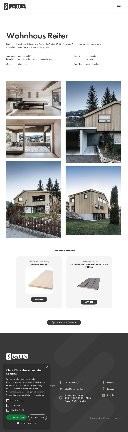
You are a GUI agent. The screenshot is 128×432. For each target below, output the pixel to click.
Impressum (117, 418)
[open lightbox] (33, 98)
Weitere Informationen (34, 395)
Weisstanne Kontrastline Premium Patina (35, 59)
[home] (15, 6)
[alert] (26, 396)
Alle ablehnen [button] (37, 417)
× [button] (47, 367)
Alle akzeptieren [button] (16, 417)
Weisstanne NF (24, 56)
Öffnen (39, 299)
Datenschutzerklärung (99, 418)
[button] (118, 6)
